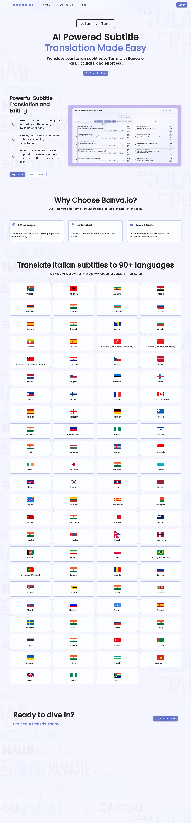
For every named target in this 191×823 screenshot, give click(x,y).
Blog (84, 4)
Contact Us (66, 4)
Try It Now (17, 174)
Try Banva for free (95, 73)
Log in (182, 4)
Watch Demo (37, 174)
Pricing (46, 4)
